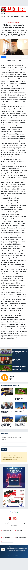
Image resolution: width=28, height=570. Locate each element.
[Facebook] (10, 512)
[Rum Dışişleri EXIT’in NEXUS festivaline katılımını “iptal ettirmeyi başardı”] (7, 418)
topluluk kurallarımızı (14, 454)
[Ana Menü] (4, 13)
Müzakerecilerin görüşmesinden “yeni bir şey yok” (6, 411)
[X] (13, 512)
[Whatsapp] (18, 512)
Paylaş (4, 56)
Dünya (22, 16)
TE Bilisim (9, 60)
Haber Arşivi (5, 541)
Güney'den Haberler (13, 16)
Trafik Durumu (6, 534)
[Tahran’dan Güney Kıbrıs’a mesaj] (21, 405)
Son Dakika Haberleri (21, 537)
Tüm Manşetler (6, 537)
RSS (4, 549)
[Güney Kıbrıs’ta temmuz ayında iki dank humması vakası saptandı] (21, 391)
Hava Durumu (20, 530)
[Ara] (2, 13)
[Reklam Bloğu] (14, 477)
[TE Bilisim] (4, 377)
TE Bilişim (17, 555)
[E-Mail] (10, 379)
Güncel (3, 16)
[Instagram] (15, 512)
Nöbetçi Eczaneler (7, 530)
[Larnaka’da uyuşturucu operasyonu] (7, 391)
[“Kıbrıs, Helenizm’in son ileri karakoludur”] (14, 47)
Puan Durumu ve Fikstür (21, 534)
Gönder (4, 449)
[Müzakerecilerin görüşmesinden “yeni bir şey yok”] (7, 405)
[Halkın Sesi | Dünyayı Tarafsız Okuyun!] (13, 9)
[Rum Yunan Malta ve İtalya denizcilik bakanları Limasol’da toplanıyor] (21, 418)
